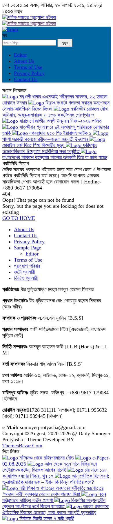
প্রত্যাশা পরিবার (27, 266)
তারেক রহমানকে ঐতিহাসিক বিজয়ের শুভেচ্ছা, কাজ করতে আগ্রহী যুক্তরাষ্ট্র (55, 509)
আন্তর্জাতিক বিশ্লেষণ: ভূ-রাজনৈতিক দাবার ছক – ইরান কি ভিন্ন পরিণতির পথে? (55, 479)
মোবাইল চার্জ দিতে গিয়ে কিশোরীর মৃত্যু (34, 145)
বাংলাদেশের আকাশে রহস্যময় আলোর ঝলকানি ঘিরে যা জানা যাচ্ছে (54, 157)
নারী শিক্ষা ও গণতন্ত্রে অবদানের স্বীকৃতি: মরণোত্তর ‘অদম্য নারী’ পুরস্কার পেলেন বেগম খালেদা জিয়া (52, 491)
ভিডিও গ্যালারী (26, 278)
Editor (20, 55)
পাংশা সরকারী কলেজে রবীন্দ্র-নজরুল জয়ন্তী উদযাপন (46, 139)
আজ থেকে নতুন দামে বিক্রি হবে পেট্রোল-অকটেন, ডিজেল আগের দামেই (49, 467)
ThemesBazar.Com (22, 445)
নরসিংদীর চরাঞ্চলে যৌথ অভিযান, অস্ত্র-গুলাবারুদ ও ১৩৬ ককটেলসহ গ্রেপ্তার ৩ (55, 112)
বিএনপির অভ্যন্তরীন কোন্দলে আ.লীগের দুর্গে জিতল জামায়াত (53, 503)
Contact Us (25, 79)
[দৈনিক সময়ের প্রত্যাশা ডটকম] (10, 29)
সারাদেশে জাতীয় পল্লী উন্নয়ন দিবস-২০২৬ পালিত (60, 121)
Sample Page (27, 248)
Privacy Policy (29, 73)
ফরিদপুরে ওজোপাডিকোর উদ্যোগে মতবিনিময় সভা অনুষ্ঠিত (49, 148)
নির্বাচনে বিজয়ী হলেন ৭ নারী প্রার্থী (46, 518)
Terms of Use (28, 67)
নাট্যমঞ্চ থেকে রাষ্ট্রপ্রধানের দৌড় (46, 458)
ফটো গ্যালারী (24, 272)
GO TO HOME (18, 218)
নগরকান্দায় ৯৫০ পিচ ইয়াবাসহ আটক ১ (60, 133)
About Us (24, 61)
